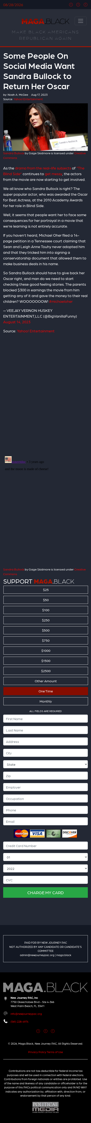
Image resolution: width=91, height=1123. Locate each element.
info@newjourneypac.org (26, 1013)
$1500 (45, 661)
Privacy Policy (37, 1051)
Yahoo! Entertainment (36, 331)
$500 (46, 630)
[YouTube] (85, 4)
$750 (46, 640)
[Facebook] (71, 4)
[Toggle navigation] (81, 21)
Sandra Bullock (13, 153)
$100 (45, 610)
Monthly (46, 701)
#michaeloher (61, 301)
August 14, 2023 (16, 321)
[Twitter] (78, 4)
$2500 (46, 671)
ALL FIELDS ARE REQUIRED (45, 711)
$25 (46, 590)
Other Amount (46, 681)
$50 (46, 600)
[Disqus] (45, 392)
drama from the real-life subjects (43, 168)
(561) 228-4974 (19, 1021)
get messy (53, 173)
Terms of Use (55, 1051)
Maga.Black (45, 21)
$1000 (45, 650)
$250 (46, 620)
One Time (46, 691)
